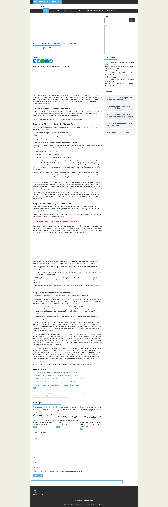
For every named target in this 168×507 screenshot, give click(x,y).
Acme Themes (101, 504)
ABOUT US (36, 493)
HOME (40, 10)
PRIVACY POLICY (38, 495)
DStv (47, 129)
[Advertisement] (67, 28)
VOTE (52, 10)
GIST (65, 10)
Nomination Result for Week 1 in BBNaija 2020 (86, 394)
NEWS (46, 10)
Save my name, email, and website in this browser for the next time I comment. (58, 471)
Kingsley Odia (38, 48)
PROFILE (81, 10)
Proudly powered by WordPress (72, 504)
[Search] (132, 20)
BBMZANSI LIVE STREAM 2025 (95, 10)
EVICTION (73, 10)
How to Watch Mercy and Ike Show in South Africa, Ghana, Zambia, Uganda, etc (48, 395)
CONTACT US (37, 490)
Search (106, 16)
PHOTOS (59, 10)
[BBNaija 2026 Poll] (34, 11)
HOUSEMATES (111, 10)
